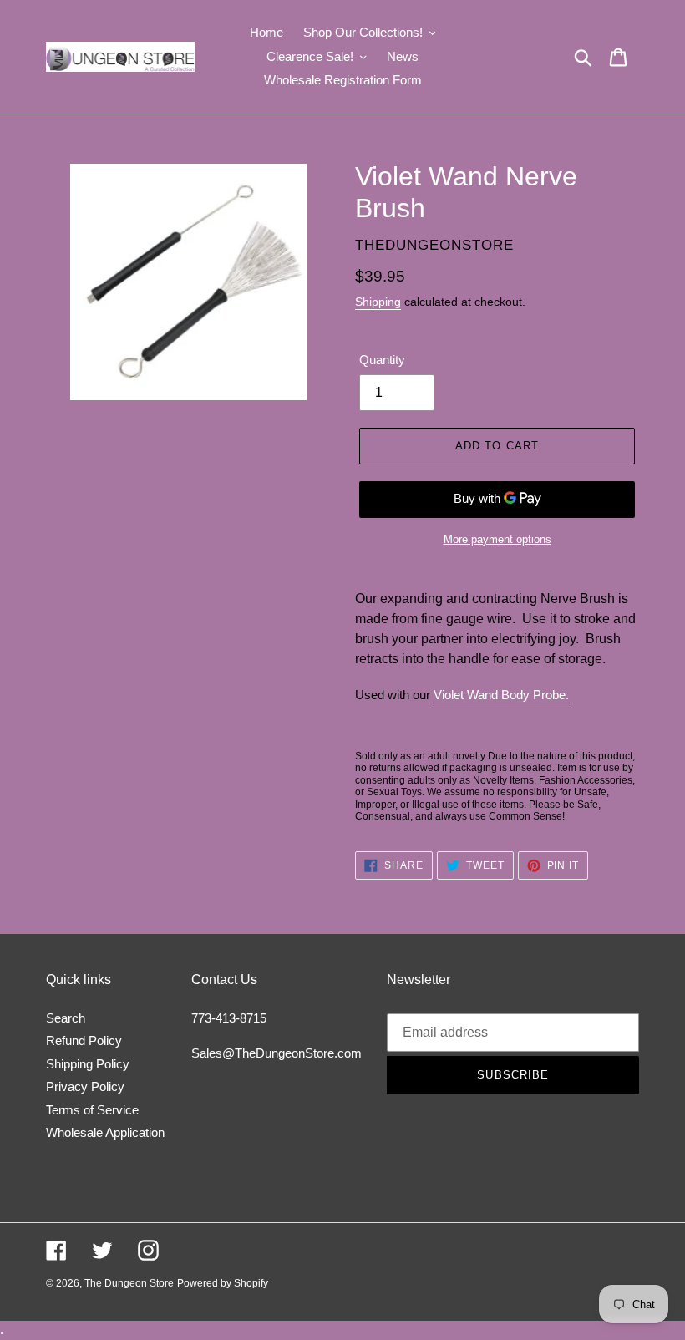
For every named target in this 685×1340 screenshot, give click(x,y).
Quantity (382, 360)
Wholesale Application (105, 1132)
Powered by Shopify (222, 1283)
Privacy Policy (85, 1086)
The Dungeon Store (129, 1283)
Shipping (378, 301)
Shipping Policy (87, 1064)
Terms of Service (92, 1110)
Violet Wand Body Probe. (501, 695)
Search (65, 1018)
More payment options (497, 539)
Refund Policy (84, 1040)
